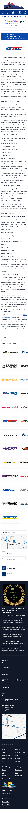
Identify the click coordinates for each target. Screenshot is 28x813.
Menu (3, 13)
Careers (4, 752)
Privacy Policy (5, 801)
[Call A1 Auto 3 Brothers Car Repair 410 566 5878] (7, 666)
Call (7, 13)
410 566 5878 (4, 326)
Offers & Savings (6, 767)
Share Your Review (15, 29)
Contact (17, 755)
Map (25, 13)
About (3, 749)
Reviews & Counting (14, 25)
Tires (3, 772)
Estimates (13, 13)
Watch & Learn (18, 775)
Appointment (18, 749)
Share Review (18, 769)
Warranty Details (6, 778)
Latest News (18, 764)
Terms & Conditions (7, 799)
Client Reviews (6, 755)
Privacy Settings (6, 804)
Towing (16, 772)
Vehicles (4, 775)
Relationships (18, 767)
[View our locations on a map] (14, 726)
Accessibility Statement (8, 796)
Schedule (20, 13)
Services (4, 769)
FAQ (3, 761)
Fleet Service (5, 764)
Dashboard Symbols (7, 758)
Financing (17, 761)
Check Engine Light (20, 752)
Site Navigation (6, 793)
